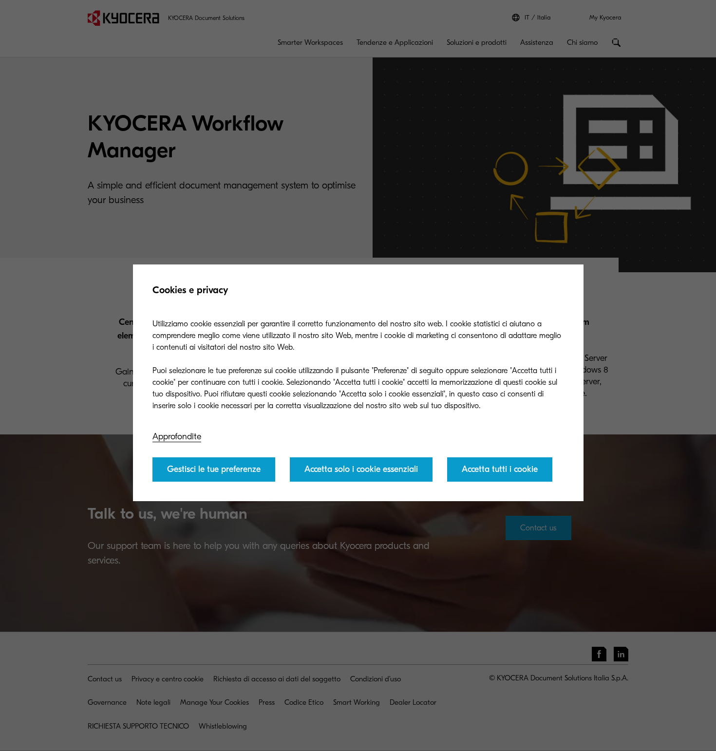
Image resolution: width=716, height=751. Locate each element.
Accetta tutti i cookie (500, 469)
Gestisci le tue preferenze (214, 469)
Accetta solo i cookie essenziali (361, 469)
